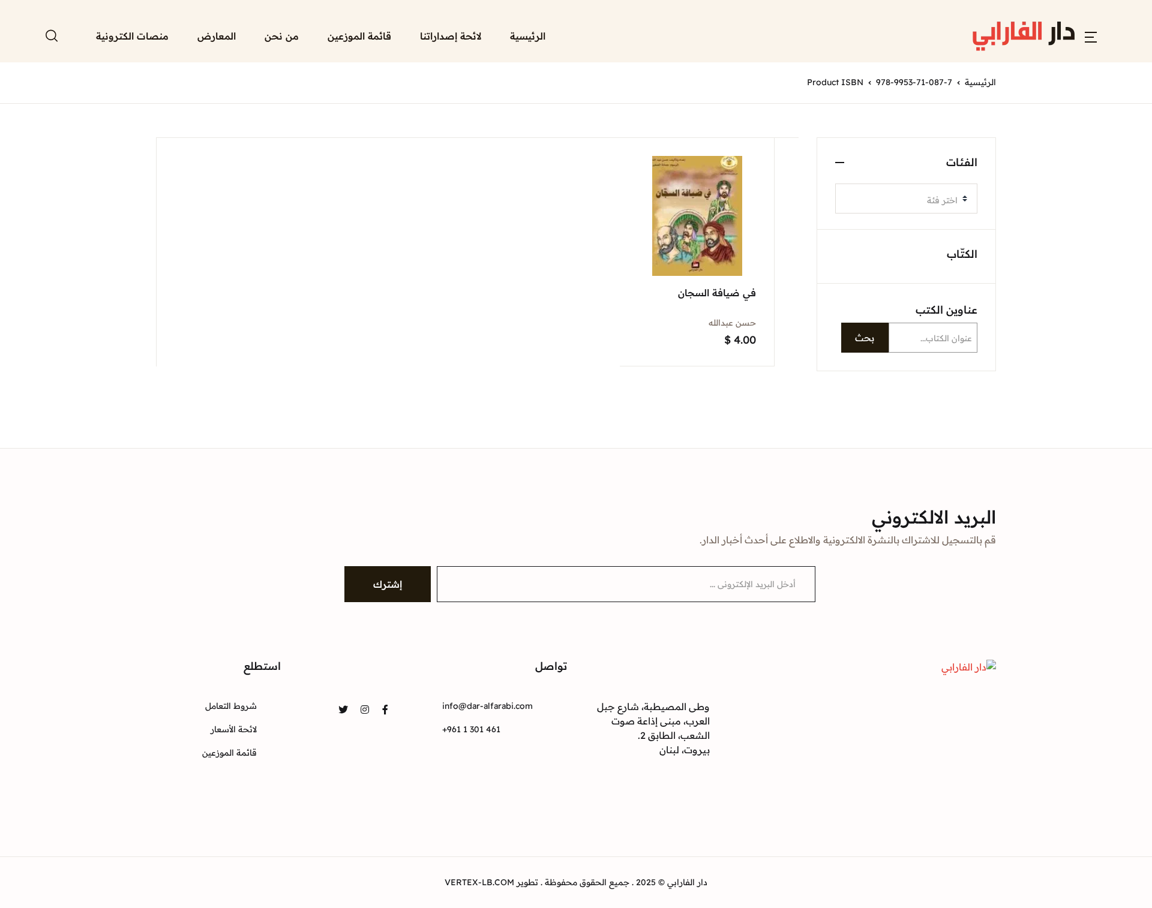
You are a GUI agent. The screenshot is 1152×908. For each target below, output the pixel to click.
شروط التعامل (231, 705)
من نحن (282, 36)
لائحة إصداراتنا (450, 36)
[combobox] (906, 199)
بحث (864, 338)
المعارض (216, 36)
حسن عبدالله (732, 322)
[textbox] (901, 200)
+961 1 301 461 (471, 729)
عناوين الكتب (946, 310)
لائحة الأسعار (234, 729)
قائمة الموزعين (359, 36)
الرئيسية (527, 36)
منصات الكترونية (132, 36)
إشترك (387, 584)
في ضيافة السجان (717, 293)
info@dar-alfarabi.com (487, 705)
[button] (1091, 36)
